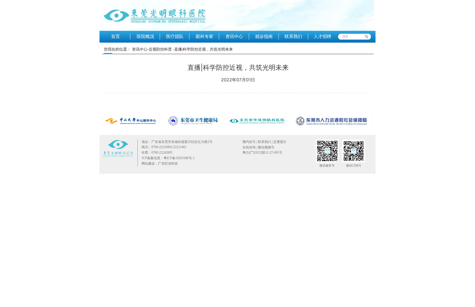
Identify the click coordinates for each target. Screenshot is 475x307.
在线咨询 (249, 147)
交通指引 (279, 142)
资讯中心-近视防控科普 (152, 49)
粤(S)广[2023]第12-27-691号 (262, 152)
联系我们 (264, 142)
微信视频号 (265, 147)
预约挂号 (249, 142)
